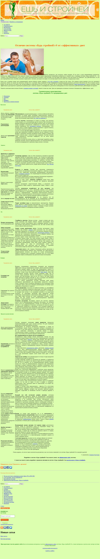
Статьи (6, 31)
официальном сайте (65, 457)
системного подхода (35, 126)
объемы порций (49, 348)
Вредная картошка (5, 538)
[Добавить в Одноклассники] (2, 467)
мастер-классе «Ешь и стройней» (76, 460)
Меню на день (7, 30)
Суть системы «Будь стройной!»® (13, 477)
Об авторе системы (9, 502)
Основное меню (5, 21)
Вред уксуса (4, 536)
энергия (30, 229)
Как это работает (8, 498)
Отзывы (6, 489)
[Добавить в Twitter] (11, 467)
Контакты (6, 33)
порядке (51, 419)
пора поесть (44, 272)
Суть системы (7, 29)
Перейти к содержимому (16, 21)
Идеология (7, 96)
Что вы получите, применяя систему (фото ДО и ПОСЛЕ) (19, 476)
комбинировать (27, 419)
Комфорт (6, 100)
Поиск (2, 20)
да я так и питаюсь (53, 81)
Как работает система (9, 479)
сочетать (35, 443)
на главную (7, 24)
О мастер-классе (8, 26)
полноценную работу (33, 348)
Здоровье (6, 97)
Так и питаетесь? (8, 500)
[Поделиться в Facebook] (8, 467)
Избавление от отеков (21, 205)
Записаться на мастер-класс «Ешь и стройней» (16, 480)
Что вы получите (8, 496)
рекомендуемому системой (31, 88)
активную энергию (24, 173)
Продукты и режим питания (11, 101)
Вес (5, 99)
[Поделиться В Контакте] (5, 467)
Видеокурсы (7, 27)
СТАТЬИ (6, 495)
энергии (29, 339)
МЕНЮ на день (8, 493)
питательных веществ (43, 232)
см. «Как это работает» (40, 118)
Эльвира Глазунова (94, 454)
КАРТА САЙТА (50, 551)
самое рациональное (79, 84)
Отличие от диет (8, 499)
